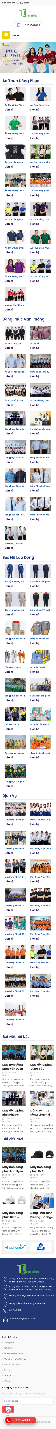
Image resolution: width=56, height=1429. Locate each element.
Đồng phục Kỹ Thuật (40, 610)
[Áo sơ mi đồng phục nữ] (40, 390)
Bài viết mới (12, 1139)
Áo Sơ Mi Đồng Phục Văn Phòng (20, 371)
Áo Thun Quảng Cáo (14, 248)
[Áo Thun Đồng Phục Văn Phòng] (40, 94)
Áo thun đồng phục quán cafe (19, 162)
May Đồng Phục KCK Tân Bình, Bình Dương (25, 962)
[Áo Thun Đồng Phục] (15, 94)
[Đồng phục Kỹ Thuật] (40, 599)
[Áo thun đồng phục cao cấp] (40, 123)
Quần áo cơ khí (12, 724)
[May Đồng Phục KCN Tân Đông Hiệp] (15, 981)
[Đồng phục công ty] (40, 361)
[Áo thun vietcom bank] (40, 151)
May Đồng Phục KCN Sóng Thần (20, 934)
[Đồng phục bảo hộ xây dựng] (40, 628)
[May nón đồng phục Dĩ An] (42, 1154)
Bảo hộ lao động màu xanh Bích (20, 581)
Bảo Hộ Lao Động (18, 557)
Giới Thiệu (8, 1348)
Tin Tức (7, 1375)
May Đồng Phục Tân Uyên (17, 877)
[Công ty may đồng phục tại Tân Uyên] (42, 1098)
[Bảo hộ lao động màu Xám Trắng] (15, 599)
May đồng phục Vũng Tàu (41, 1067)
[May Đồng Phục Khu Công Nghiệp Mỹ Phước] (40, 981)
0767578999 (15, 1309)
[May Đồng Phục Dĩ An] (40, 838)
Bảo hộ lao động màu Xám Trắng (20, 610)
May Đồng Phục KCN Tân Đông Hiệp (22, 991)
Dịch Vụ (9, 795)
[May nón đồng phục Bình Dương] (14, 1200)
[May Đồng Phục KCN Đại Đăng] (40, 895)
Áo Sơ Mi (34, 343)
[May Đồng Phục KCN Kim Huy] (40, 923)
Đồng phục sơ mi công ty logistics (21, 457)
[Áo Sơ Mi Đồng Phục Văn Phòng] (15, 361)
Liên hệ (7, 1381)
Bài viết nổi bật (15, 1037)
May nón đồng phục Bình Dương (12, 1217)
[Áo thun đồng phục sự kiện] (40, 180)
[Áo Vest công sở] (15, 333)
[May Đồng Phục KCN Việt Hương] (15, 895)
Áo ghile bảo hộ (37, 667)
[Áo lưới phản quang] (15, 742)
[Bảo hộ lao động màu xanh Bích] (15, 571)
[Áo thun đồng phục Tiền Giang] (40, 266)
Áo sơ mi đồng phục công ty (18, 400)
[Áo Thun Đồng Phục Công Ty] (15, 123)
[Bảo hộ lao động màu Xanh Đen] (40, 571)
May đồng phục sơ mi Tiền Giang (21, 543)
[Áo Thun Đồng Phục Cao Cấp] (40, 209)
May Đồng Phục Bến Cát (16, 848)
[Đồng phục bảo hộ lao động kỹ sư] (15, 628)
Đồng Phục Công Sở (14, 429)
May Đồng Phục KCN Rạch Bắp (19, 1019)
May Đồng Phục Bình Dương (18, 819)
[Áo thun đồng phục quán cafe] (15, 151)
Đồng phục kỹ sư (13, 667)
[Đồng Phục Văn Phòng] (40, 447)
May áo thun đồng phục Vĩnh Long (21, 305)
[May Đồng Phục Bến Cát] (15, 838)
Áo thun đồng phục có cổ (17, 219)
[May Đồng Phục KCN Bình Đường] (40, 952)
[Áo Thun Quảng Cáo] (15, 237)
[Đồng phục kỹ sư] (15, 657)
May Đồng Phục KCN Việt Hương (20, 905)
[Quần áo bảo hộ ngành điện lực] (40, 742)
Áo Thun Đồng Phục (20, 80)
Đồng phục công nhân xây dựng (20, 781)
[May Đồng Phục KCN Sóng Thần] (15, 923)
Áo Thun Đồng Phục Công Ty (18, 133)
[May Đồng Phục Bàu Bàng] (40, 809)
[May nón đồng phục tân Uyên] (14, 1052)
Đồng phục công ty (39, 371)
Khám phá (7, 57)
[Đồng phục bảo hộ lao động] (15, 685)
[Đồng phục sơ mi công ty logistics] (15, 447)
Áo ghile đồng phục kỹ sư (42, 724)
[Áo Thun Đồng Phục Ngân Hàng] (15, 266)
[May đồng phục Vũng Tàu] (42, 1052)
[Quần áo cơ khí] (15, 714)
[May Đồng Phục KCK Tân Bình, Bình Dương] (15, 952)
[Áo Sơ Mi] (40, 333)
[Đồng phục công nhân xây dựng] (15, 771)
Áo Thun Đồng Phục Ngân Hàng (20, 276)
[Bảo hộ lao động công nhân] (40, 685)
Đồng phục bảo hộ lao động (18, 695)
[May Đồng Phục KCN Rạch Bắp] (15, 1009)
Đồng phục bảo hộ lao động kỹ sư (21, 638)
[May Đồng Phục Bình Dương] (28, 12)
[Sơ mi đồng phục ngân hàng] (40, 418)
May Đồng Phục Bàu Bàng (43, 819)
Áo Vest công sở (13, 343)
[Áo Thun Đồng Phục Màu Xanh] (40, 237)
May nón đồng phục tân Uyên (12, 1067)
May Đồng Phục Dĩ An (40, 848)
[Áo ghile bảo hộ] (40, 657)
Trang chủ (9, 1342)
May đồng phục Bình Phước (13, 1112)
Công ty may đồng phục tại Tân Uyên (40, 1115)
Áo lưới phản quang (14, 753)
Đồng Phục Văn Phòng (23, 319)
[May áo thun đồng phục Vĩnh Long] (15, 294)
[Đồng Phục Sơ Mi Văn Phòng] (40, 475)
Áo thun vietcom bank (41, 162)
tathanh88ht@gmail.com (22, 1318)
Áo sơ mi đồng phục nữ (41, 400)
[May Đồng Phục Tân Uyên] (15, 866)
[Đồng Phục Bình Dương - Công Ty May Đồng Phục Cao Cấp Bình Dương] (42, 1200)
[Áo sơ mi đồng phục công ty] (15, 390)
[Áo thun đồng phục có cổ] (15, 209)
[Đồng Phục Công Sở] (15, 418)
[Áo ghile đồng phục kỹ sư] (40, 714)
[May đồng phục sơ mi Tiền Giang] (15, 533)
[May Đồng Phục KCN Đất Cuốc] (40, 866)
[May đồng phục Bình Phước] (14, 1098)
